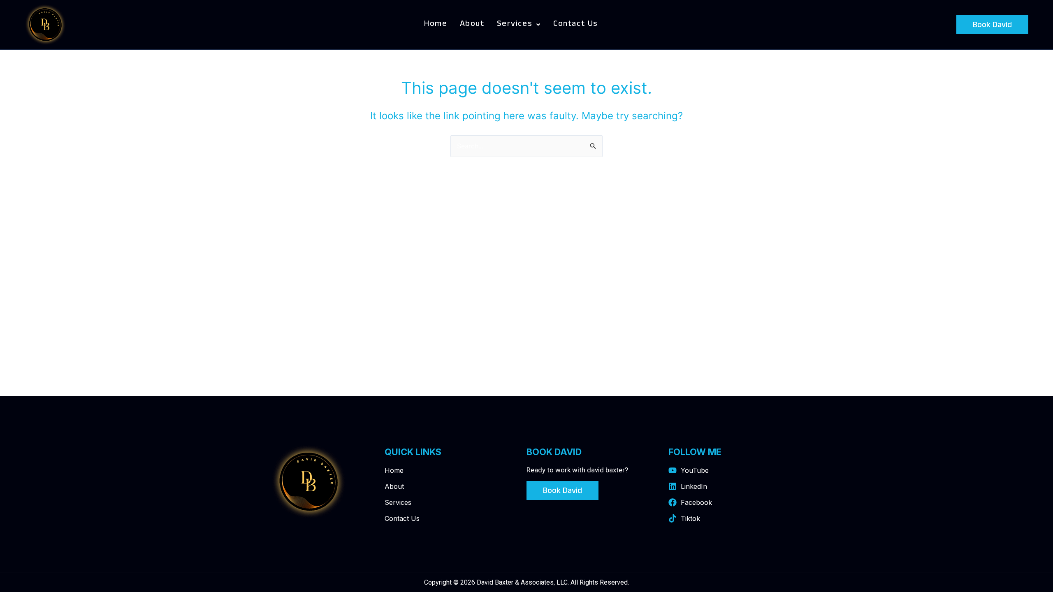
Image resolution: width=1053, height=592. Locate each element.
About (472, 24)
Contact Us (575, 24)
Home (435, 24)
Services (515, 24)
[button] (519, 24)
